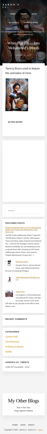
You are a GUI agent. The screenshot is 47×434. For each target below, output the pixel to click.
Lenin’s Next (20, 291)
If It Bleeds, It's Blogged (14, 347)
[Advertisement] (23, 172)
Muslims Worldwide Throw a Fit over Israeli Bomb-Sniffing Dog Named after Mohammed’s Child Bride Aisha (23, 230)
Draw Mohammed (12, 341)
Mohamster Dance (22, 262)
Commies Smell (11, 336)
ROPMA (8, 352)
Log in (40, 430)
